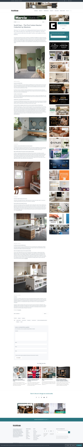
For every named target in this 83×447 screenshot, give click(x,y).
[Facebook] (59, 1)
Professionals (46, 10)
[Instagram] (62, 1)
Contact (63, 28)
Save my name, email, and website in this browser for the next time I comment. (27, 355)
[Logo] (15, 11)
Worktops (23, 318)
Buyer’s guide (35, 431)
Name (16, 342)
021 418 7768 (52, 433)
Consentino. (26, 258)
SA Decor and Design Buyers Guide (42, 320)
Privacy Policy (35, 439)
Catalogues (56, 10)
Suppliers (36, 10)
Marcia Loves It (62, 10)
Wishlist (27, 437)
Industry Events (35, 437)
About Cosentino (16, 313)
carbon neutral (18, 320)
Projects (51, 10)
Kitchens (19, 318)
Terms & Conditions (35, 438)
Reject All (73, 445)
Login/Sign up (28, 438)
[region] (41, 445)
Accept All (79, 445)
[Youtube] (64, 1)
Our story (34, 430)
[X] (61, 1)
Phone (16, 346)
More (67, 10)
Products (40, 10)
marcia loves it (34, 320)
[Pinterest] (66, 1)
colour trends (24, 320)
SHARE (45, 313)
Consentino (28, 320)
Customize (67, 445)
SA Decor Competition (36, 436)
